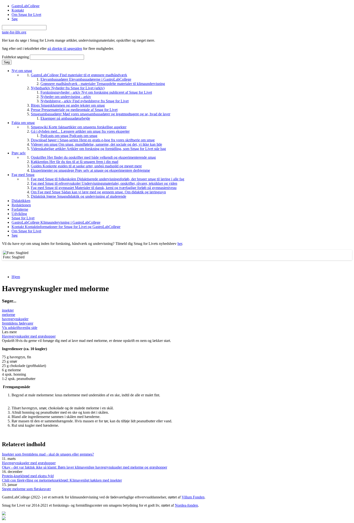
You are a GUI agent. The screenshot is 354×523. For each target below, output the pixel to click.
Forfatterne (20, 209)
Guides (86, 166)
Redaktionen (21, 205)
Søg (15, 19)
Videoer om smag (96, 144)
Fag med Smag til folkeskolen (107, 179)
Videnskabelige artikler (98, 149)
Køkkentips (74, 162)
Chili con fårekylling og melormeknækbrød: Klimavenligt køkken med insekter (62, 480)
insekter (8, 310)
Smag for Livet (23, 218)
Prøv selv (19, 153)
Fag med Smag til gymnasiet (104, 188)
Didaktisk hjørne (78, 196)
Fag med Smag (23, 175)
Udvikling (19, 214)
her (179, 244)
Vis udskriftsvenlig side (19, 328)
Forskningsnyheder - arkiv (96, 92)
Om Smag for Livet (26, 15)
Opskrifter (93, 157)
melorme (8, 315)
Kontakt (18, 10)
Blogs (68, 105)
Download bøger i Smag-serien (93, 140)
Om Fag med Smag (98, 192)
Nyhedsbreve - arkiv (84, 101)
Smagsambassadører (100, 114)
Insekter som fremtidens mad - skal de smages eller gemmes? (48, 454)
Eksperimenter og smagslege (90, 170)
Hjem (16, 277)
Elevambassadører (85, 79)
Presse (74, 110)
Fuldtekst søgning (16, 57)
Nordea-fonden (186, 505)
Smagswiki (78, 127)
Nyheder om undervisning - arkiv (65, 97)
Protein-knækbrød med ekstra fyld (28, 476)
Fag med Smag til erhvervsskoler (104, 183)
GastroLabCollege (25, 6)
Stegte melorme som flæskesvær (26, 489)
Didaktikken (21, 201)
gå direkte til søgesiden (64, 48)
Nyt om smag (22, 71)
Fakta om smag (23, 123)
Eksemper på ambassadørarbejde (65, 118)
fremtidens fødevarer (17, 323)
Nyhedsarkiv (68, 88)
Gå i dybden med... (80, 131)
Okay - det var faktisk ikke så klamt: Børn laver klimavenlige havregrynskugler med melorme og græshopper (84, 467)
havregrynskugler (15, 319)
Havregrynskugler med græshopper (29, 336)
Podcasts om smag (68, 136)
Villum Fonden (193, 497)
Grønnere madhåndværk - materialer (102, 84)
